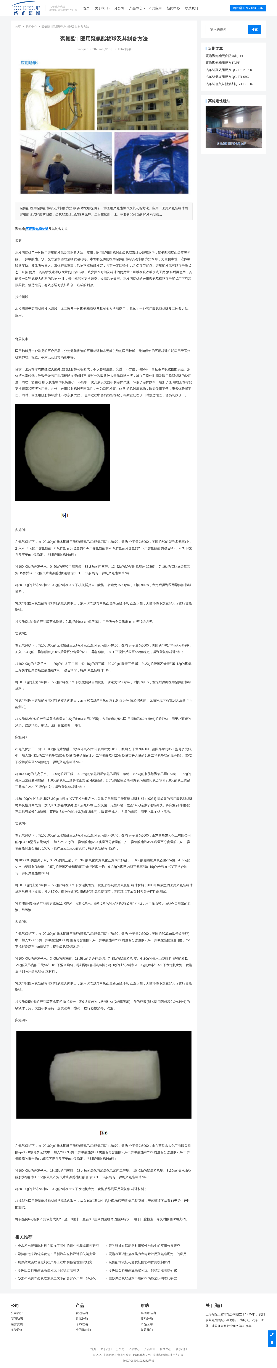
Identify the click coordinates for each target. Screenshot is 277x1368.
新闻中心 (173, 8)
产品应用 (155, 8)
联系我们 (191, 8)
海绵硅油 (82, 1324)
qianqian (82, 49)
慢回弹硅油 (83, 1330)
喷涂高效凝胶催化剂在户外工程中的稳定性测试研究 (55, 1262)
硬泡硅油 (147, 1318)
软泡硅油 (82, 1313)
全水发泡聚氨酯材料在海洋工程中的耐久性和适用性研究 (58, 1246)
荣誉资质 (17, 1324)
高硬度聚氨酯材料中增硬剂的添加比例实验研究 (143, 1278)
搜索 (254, 29)
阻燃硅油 (82, 1318)
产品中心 (135, 8)
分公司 (119, 8)
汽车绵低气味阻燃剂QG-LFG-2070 (230, 84)
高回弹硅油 (148, 1313)
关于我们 (101, 8)
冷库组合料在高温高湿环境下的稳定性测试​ (48, 1270)
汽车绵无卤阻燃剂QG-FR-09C (227, 77)
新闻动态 (17, 1318)
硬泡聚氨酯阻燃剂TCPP (223, 63)
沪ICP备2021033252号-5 (138, 1360)
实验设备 (17, 1330)
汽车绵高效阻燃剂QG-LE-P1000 (229, 70)
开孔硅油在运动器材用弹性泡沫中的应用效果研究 (144, 1246)
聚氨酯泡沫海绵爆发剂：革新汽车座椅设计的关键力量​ (57, 1254)
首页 (86, 8)
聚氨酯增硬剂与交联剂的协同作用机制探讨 (139, 1262)
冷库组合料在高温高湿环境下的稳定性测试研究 (143, 1270)
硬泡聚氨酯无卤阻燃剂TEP (225, 56)
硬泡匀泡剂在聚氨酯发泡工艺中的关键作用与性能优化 (57, 1278)
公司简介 (17, 1313)
